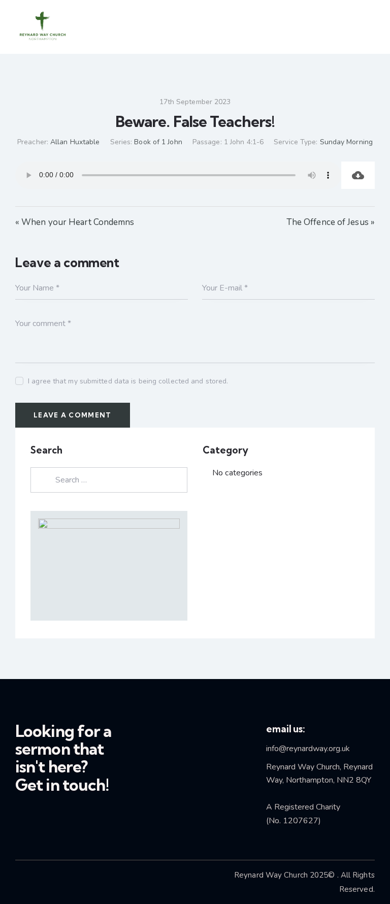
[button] (349, 27)
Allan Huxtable (75, 142)
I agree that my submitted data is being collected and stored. (128, 381)
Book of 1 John (158, 142)
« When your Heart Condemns (75, 222)
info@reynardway (296, 748)
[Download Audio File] (358, 175)
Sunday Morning (346, 142)
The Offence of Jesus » (330, 222)
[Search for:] (108, 480)
